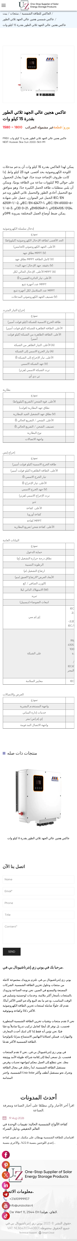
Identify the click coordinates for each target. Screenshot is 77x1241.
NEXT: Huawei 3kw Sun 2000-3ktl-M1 (24, 142)
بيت (5, 13)
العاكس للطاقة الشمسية (36, 13)
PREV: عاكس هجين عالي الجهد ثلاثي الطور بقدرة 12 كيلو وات (34, 138)
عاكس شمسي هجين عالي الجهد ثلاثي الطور (28, 19)
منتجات (14, 13)
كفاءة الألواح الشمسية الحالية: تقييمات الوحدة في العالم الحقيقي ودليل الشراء (35, 1126)
